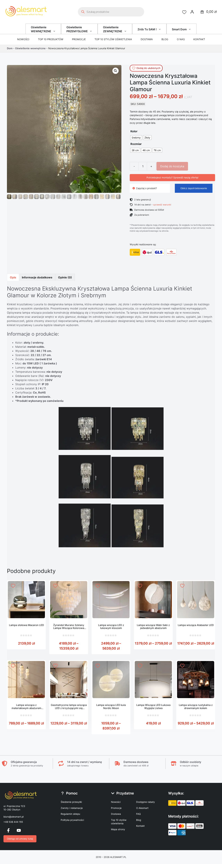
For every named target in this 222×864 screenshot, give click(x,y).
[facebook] (8, 830)
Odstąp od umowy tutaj (20, 838)
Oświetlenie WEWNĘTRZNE (41, 29)
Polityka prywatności (72, 820)
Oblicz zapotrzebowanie (193, 188)
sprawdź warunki (162, 204)
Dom (9, 48)
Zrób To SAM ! (147, 29)
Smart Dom (179, 29)
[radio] (136, 137)
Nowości (23, 39)
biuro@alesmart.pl (13, 816)
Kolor (134, 131)
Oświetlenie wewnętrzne (30, 48)
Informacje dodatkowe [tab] (37, 277)
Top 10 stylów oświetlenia (113, 39)
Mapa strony (118, 829)
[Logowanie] (192, 12)
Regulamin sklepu (70, 814)
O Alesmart (142, 808)
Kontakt (199, 39)
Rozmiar (136, 144)
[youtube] (19, 830)
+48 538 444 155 (13, 821)
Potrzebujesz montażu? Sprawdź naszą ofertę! (172, 177)
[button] (115, 71)
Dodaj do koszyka (172, 166)
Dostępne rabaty (145, 802)
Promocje (79, 39)
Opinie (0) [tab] (65, 277)
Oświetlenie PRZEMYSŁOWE (77, 29)
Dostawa (147, 39)
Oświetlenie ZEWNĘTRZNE (112, 29)
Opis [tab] (13, 277)
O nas (181, 39)
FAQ (138, 814)
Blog (164, 39)
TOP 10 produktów (50, 39)
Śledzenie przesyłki (71, 802)
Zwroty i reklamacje (72, 808)
